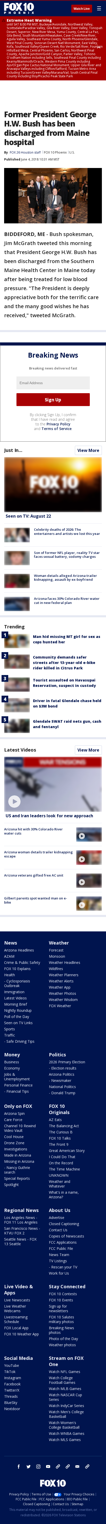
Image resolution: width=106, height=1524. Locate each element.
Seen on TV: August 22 (28, 516)
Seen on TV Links (18, 1022)
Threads (11, 1396)
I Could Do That (62, 1156)
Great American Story (67, 1150)
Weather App (59, 987)
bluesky (68, 1466)
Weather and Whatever (59, 1184)
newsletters (87, 1466)
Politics (57, 1054)
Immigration (14, 991)
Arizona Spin (14, 1113)
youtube (48, 1466)
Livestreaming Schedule (16, 1319)
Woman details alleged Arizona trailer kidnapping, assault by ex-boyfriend (65, 577)
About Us (59, 1210)
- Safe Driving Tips (19, 1041)
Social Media (18, 1358)
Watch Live (82, 9)
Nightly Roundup (18, 1010)
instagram (38, 1466)
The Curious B (61, 1132)
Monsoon (57, 956)
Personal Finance (18, 1085)
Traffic (9, 1035)
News (10, 943)
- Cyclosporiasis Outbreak (17, 983)
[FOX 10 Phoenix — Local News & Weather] (19, 8)
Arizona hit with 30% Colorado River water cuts (33, 831)
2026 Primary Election (67, 1061)
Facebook (12, 1384)
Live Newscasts (17, 1300)
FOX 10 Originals (59, 1109)
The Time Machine (64, 1169)
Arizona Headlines (19, 950)
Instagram (12, 1377)
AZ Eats (55, 1119)
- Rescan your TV (63, 1267)
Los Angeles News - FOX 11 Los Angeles (21, 1220)
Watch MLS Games (65, 1439)
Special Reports (17, 1178)
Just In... (13, 450)
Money (12, 1054)
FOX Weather (60, 1005)
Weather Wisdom (63, 999)
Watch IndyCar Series (66, 1405)
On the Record (61, 1162)
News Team (59, 1254)
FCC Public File (61, 1248)
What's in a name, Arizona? (64, 1194)
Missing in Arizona (19, 1161)
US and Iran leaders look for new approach (49, 816)
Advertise (56, 1217)
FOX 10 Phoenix (55, 152)
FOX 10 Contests (63, 1293)
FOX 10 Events (61, 1300)
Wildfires (56, 968)
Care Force (13, 1119)
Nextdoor (12, 1408)
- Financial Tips (16, 1091)
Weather (59, 943)
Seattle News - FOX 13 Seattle (20, 1241)
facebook (19, 1466)
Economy (12, 1068)
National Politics (62, 1086)
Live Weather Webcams (15, 1308)
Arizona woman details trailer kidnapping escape (38, 854)
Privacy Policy (58, 424)
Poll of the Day (16, 1016)
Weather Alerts (61, 981)
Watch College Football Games (62, 1380)
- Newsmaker (60, 1080)
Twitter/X (11, 1390)
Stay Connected (67, 1286)
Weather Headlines (64, 962)
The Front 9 (58, 1144)
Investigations (15, 1149)
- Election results (62, 1068)
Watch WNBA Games (66, 1433)
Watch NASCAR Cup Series (65, 1397)
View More (88, 450)
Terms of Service (56, 428)
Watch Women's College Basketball (64, 1425)
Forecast (56, 950)
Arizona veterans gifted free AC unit (33, 875)
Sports (9, 1028)
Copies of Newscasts (66, 1236)
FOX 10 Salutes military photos (61, 1319)
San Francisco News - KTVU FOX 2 (22, 1230)
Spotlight (11, 1184)
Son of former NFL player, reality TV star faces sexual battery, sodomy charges (67, 554)
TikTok (9, 1371)
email (77, 1466)
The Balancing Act (64, 1125)
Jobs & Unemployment (17, 1076)
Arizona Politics (61, 1074)
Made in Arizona (17, 1155)
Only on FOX (18, 1106)
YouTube (11, 1365)
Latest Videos (20, 750)
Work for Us (59, 1273)
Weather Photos (62, 993)
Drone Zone (14, 1142)
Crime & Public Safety (22, 962)
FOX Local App (16, 1327)
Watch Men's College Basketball (66, 1414)
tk (58, 1466)
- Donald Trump (62, 1092)
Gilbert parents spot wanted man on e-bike (35, 900)
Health (9, 974)
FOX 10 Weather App (21, 1334)
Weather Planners (63, 974)
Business (11, 1061)
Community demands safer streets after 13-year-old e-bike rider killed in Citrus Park (64, 662)
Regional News (21, 1210)
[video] (53, 784)
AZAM (9, 956)
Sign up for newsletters (58, 1308)
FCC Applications (63, 1242)
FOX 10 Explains (17, 968)
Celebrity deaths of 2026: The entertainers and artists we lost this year (67, 531)
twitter (28, 1466)
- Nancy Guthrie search (17, 1170)
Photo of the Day (63, 1338)
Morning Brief (15, 1004)
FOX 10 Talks (60, 1138)
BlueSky (10, 1402)
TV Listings (58, 1260)
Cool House (14, 1136)
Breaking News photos (61, 1330)
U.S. (72, 152)
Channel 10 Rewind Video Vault (20, 1128)
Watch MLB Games (65, 1388)
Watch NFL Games (64, 1371)
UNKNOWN (58, 1175)
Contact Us (58, 1229)
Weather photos (62, 1344)
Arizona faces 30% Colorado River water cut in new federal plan (67, 600)
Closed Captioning (64, 1223)
